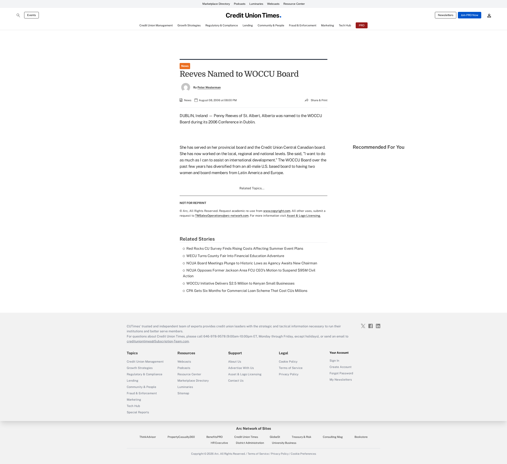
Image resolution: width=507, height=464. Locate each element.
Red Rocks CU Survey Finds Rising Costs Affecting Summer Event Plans (244, 248)
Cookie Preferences (303, 453)
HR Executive (219, 442)
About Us (234, 361)
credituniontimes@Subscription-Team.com (158, 341)
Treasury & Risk (301, 436)
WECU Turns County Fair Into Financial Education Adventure (235, 256)
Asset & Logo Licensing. (304, 215)
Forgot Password (341, 373)
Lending (132, 380)
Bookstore (361, 436)
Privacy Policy (288, 374)
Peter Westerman (209, 87)
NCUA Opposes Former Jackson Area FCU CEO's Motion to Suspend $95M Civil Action (249, 273)
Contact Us (236, 380)
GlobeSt (275, 436)
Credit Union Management (145, 361)
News (185, 66)
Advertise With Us (241, 368)
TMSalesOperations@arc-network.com (222, 215)
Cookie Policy (288, 361)
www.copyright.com (276, 210)
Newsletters (445, 15)
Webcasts (273, 3)
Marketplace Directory (216, 3)
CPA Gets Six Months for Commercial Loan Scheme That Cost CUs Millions (246, 291)
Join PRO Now (469, 15)
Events (31, 15)
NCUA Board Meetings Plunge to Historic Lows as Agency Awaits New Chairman (251, 263)
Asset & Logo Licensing (244, 374)
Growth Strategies (140, 368)
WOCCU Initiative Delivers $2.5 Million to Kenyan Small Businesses (240, 283)
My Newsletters (341, 379)
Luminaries (256, 3)
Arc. (216, 453)
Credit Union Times (246, 436)
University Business (284, 442)
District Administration (250, 442)
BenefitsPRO (214, 436)
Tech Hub (133, 406)
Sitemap (183, 393)
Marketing (134, 399)
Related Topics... (251, 188)
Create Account (341, 367)
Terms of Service (291, 368)
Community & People (141, 387)
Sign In (334, 360)
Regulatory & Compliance (144, 374)
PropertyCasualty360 (181, 436)
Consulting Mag (333, 436)
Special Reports (138, 412)
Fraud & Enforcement (142, 393)
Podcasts (239, 3)
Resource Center (294, 3)
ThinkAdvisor (147, 436)
